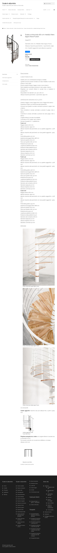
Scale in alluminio (9, 3)
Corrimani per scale (35, 492)
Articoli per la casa (17, 22)
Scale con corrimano (21, 503)
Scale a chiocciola (12, 9)
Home (3, 9)
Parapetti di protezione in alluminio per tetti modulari (35, 535)
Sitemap (5, 494)
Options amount (28, 54)
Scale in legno (5, 14)
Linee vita (28, 9)
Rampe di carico (14, 14)
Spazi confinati (50, 503)
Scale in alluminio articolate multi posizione (21, 515)
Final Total (27, 56)
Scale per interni (21, 9)
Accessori (27, 51)
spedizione (6, 492)
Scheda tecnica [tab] (5, 80)
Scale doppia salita (21, 511)
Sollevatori (22, 14)
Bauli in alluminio (34, 481)
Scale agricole (20, 492)
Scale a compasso (21, 488)
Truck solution (50, 509)
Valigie (37, 18)
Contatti (5, 488)
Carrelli (32, 489)
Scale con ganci (20, 507)
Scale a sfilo (19, 490)
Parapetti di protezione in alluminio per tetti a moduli (35, 530)
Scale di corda (20, 509)
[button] (21, 35)
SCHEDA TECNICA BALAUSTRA (27, 464)
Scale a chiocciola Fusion (18, 28)
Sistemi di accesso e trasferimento (50, 506)
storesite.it (13, 546)
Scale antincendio (21, 494)
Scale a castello (20, 485)
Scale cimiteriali (20, 496)
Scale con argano (21, 501)
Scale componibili (21, 498)
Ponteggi (29, 14)
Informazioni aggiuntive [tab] (7, 77)
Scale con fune (20, 505)
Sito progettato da (6, 546)
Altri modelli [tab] (4, 84)
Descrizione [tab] (4, 74)
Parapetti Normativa (35, 538)
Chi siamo (6, 490)
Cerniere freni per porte (7, 22)
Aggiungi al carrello (35, 59)
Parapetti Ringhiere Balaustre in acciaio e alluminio (23, 18)
